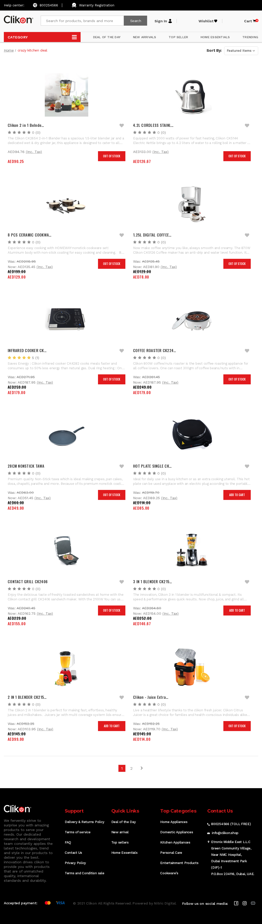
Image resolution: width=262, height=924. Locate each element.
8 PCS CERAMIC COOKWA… (29, 235)
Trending (250, 37)
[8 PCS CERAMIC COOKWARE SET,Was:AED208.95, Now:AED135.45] (66, 204)
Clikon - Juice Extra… (150, 697)
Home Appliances (173, 822)
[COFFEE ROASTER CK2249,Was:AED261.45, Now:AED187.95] (192, 320)
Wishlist (206, 21)
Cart (250, 21)
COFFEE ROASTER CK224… (154, 350)
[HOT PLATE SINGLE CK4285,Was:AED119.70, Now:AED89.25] (192, 435)
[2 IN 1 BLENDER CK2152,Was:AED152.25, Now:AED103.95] (66, 667)
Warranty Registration (96, 5)
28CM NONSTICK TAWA (26, 466)
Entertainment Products (179, 863)
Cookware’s (169, 873)
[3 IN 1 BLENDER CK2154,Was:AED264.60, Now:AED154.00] (192, 551)
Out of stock (111, 156)
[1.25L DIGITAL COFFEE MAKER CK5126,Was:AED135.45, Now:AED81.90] (192, 204)
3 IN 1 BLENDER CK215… (152, 581)
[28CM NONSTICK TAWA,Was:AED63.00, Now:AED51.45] (66, 435)
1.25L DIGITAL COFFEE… (152, 235)
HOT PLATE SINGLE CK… (152, 466)
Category (18, 37)
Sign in (161, 21)
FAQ (68, 842)
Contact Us (73, 853)
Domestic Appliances (176, 832)
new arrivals (144, 37)
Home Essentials (124, 853)
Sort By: (214, 50)
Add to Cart (237, 495)
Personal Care (171, 853)
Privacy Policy (75, 863)
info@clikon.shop (225, 833)
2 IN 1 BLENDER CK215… (27, 697)
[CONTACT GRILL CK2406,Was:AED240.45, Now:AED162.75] (66, 551)
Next (140, 769)
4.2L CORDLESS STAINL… (153, 125)
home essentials (215, 37)
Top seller (178, 37)
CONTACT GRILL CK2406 (28, 581)
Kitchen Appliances (175, 842)
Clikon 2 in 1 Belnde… (26, 125)
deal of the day (107, 37)
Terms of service (78, 832)
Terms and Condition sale (84, 873)
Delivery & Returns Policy (84, 822)
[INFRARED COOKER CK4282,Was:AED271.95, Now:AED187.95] (66, 320)
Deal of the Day (123, 822)
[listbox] (241, 50)
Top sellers (120, 842)
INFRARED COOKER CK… (27, 350)
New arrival (120, 832)
